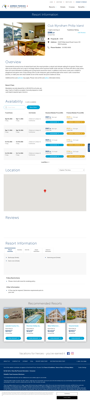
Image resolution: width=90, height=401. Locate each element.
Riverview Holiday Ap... (34, 326)
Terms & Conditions (49, 367)
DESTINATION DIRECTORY (57, 361)
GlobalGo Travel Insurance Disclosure (14, 374)
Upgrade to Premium (81, 2)
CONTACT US (16, 361)
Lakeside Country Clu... (12, 326)
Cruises (72, 7)
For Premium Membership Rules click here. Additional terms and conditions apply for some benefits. (25, 377)
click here (63, 387)
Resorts (52, 7)
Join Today (59, 2)
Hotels (62, 7)
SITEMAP (25, 361)
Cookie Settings (67, 393)
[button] (6, 39)
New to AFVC (69, 2)
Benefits (81, 7)
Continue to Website (67, 397)
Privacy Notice (69, 367)
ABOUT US (7, 361)
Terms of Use (59, 367)
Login (51, 2)
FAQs (31, 361)
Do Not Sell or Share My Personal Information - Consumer (19, 371)
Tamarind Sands (73, 326)
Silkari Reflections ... (54, 326)
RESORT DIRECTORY (42, 361)
